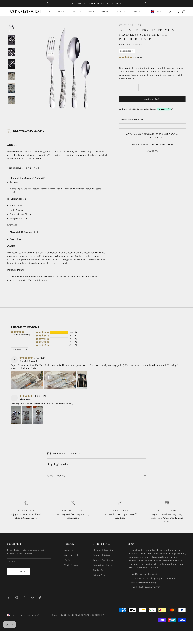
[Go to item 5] (11, 76)
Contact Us (98, 570)
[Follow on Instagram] (16, 597)
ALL (50, 11)
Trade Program (71, 565)
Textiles (77, 11)
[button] (126, 57)
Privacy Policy (99, 575)
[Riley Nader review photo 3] (38, 415)
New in (62, 11)
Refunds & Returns (102, 555)
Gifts (137, 11)
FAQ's (67, 560)
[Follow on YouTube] (32, 597)
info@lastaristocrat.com (148, 587)
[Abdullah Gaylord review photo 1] (27, 380)
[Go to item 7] (11, 100)
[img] (26, 357)
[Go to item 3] (11, 52)
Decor (91, 11)
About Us (68, 550)
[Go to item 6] (11, 88)
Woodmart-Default (130, 25)
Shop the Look (71, 555)
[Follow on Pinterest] (24, 597)
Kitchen (105, 11)
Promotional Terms (102, 565)
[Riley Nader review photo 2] (27, 415)
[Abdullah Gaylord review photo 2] (60, 380)
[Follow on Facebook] (8, 597)
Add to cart (152, 98)
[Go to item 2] (11, 40)
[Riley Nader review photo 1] (16, 415)
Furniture (122, 11)
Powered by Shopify (92, 615)
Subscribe (18, 571)
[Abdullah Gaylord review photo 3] (82, 380)
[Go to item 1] (11, 28)
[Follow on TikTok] (40, 597)
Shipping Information (103, 550)
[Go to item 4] (11, 64)
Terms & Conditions (103, 560)
